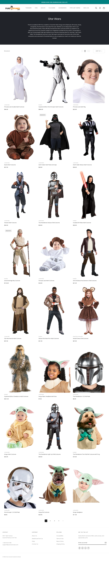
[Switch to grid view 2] (82, 51)
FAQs (33, 541)
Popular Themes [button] (75, 7)
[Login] (100, 8)
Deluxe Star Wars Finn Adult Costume (49, 338)
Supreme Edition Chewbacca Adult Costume (16, 396)
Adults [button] (43, 7)
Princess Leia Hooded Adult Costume (14, 106)
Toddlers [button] (29, 7)
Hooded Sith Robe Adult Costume (82, 222)
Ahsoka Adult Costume (10, 222)
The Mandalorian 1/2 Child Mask (81, 396)
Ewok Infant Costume (10, 164)
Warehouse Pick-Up (37, 538)
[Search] (96, 8)
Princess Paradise (78, 336)
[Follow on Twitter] (85, 548)
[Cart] (104, 8)
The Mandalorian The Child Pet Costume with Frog (86, 454)
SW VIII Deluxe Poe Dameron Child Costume (84, 280)
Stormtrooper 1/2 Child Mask (12, 512)
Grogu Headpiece (77, 512)
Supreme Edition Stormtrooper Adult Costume (51, 106)
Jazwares (7, 162)
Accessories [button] (62, 7)
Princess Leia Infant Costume (46, 280)
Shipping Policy (60, 544)
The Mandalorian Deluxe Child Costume (49, 222)
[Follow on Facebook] (79, 548)
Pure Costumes (9, 556)
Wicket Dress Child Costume (80, 338)
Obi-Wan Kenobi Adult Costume (12, 338)
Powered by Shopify (17, 556)
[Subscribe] (105, 542)
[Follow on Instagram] (82, 548)
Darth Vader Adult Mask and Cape (48, 164)
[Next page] (63, 521)
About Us (34, 536)
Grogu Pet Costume (44, 512)
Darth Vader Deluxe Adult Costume (82, 164)
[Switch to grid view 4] (88, 51)
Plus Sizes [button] (52, 7)
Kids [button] (36, 7)
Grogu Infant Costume (10, 454)
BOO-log (86, 7)
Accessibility (59, 536)
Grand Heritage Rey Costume (12, 280)
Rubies (74, 220)
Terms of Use (59, 538)
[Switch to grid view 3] (85, 51)
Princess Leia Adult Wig (79, 106)
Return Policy (60, 541)
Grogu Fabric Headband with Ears (48, 396)
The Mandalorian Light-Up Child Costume (50, 454)
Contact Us (35, 544)
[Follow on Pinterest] (88, 548)
